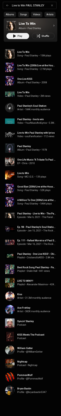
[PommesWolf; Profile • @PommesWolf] (32, 377)
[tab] (10, 14)
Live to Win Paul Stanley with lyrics (36, 132)
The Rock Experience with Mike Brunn (49, 230)
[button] (11, 25)
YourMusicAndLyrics (36, 123)
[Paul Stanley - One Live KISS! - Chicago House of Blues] (32, 256)
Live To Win (23, 52)
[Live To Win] (11, 25)
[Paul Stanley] (32, 148)
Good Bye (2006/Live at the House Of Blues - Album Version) (36, 186)
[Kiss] (32, 296)
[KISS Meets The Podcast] (32, 336)
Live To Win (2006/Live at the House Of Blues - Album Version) (36, 65)
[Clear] (52, 5)
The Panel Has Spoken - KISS (49, 217)
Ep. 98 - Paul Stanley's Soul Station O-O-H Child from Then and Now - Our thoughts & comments (36, 227)
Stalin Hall (32, 271)
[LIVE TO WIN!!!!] (32, 282)
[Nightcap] (32, 363)
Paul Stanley (31, 55)
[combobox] (34, 5)
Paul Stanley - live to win (30, 119)
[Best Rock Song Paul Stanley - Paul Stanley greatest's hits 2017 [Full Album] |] (32, 269)
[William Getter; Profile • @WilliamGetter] (32, 350)
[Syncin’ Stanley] (32, 323)
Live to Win (23, 173)
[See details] (54, 26)
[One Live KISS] (32, 81)
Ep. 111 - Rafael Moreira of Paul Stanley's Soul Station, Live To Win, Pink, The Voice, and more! (36, 240)
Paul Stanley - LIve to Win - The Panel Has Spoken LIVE (36, 213)
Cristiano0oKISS (35, 257)
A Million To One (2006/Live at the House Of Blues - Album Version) (36, 200)
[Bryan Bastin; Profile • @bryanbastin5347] (32, 390)
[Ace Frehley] (32, 309)
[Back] (7, 5)
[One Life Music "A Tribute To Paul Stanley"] (32, 161)
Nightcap (32, 365)
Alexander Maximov (37, 284)
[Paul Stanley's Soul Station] (32, 107)
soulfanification (33, 136)
